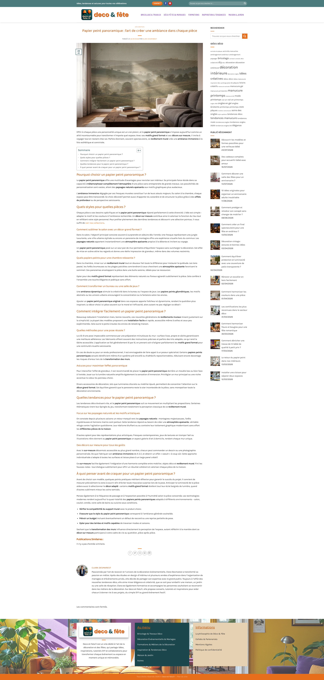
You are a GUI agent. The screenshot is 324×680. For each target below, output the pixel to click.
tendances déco (234, 114)
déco (223, 63)
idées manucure (239, 79)
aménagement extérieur (219, 55)
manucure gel (236, 86)
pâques (214, 110)
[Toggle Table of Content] (137, 150)
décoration (230, 62)
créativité (214, 63)
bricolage (223, 58)
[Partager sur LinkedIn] (149, 553)
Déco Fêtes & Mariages (174, 14)
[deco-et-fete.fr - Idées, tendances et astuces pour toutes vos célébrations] (107, 14)
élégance (236, 125)
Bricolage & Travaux (151, 14)
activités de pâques (216, 51)
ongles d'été (214, 103)
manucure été (230, 96)
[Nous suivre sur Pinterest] (170, 4)
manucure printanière (218, 91)
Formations (193, 14)
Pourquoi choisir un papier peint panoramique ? (101, 154)
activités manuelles (230, 51)
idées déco (228, 79)
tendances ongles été (224, 126)
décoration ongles (233, 74)
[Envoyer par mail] (140, 553)
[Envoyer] (245, 4)
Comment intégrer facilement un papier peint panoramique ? (107, 161)
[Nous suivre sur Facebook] (166, 4)
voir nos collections (94, 223)
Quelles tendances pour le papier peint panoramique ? (104, 164)
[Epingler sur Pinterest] (144, 553)
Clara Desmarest (150, 39)
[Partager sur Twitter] (135, 553)
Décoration (139, 27)
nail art (224, 100)
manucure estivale (224, 86)
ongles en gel (224, 103)
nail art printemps (235, 100)
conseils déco (239, 59)
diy (220, 62)
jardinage (224, 83)
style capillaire (222, 114)
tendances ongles (222, 122)
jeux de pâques (233, 83)
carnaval (232, 59)
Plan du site (182, 676)
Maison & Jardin (236, 14)
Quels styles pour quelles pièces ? (95, 157)
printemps (224, 107)
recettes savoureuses (224, 110)
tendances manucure (223, 118)
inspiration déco (215, 83)
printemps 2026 (237, 107)
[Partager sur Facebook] (130, 553)
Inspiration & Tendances (214, 14)
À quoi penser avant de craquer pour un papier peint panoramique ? (110, 167)
